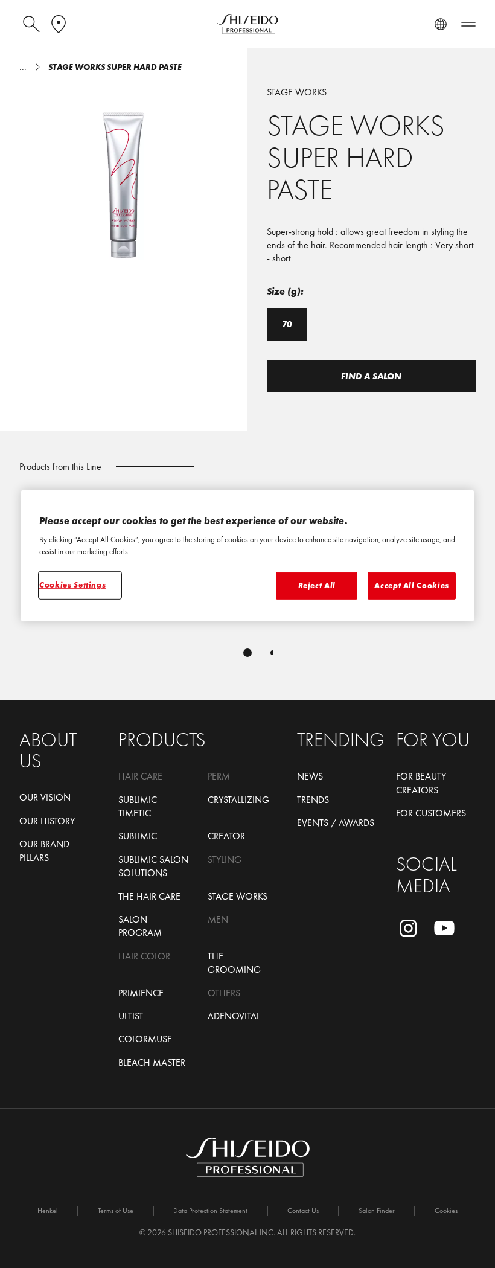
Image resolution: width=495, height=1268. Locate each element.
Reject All (317, 585)
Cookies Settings (72, 585)
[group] (124, 176)
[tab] (247, 652)
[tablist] (247, 653)
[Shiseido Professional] (247, 24)
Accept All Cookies (411, 585)
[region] (247, 555)
